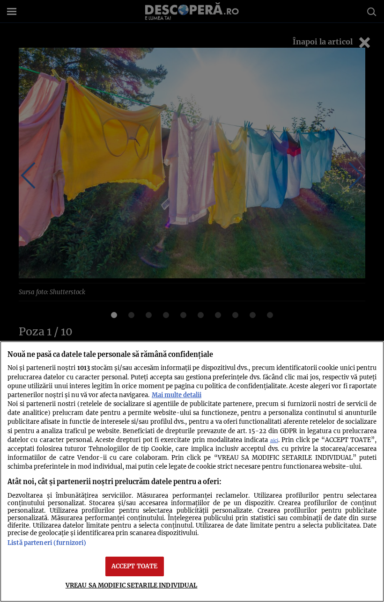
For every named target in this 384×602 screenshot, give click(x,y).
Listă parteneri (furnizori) (46, 542)
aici (274, 440)
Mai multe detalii (176, 395)
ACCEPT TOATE (134, 566)
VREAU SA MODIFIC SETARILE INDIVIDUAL (132, 585)
